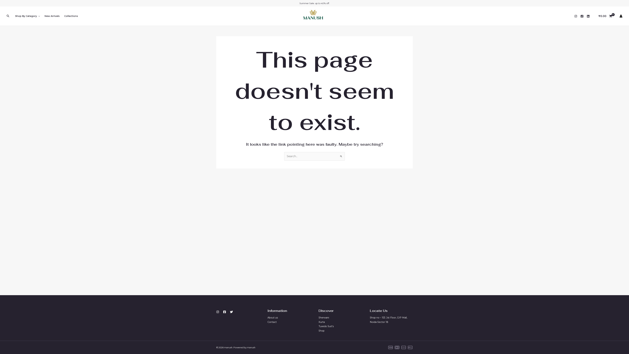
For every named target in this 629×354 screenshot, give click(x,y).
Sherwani (324, 317)
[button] (8, 16)
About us (272, 317)
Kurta (322, 322)
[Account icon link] (620, 16)
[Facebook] (582, 16)
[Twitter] (231, 311)
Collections (71, 16)
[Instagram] (575, 16)
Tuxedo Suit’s (326, 326)
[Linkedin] (588, 16)
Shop (321, 330)
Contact (272, 322)
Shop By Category (26, 16)
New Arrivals (52, 16)
